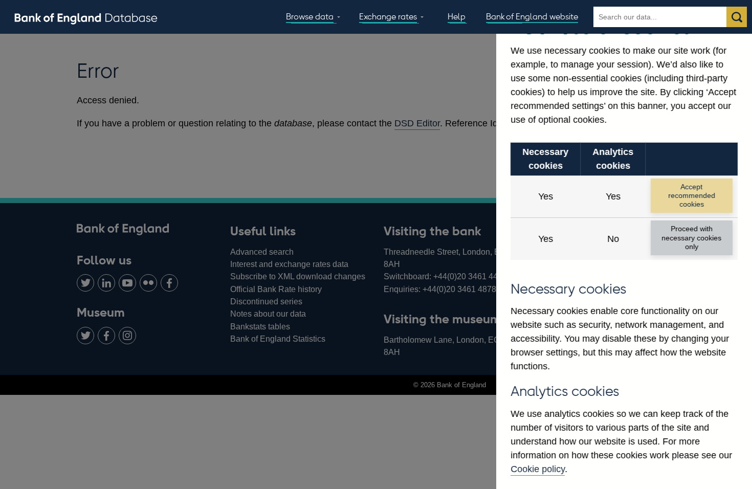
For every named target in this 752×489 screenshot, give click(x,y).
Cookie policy (538, 469)
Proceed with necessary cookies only (691, 238)
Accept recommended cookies (691, 196)
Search (736, 17)
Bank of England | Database (86, 17)
